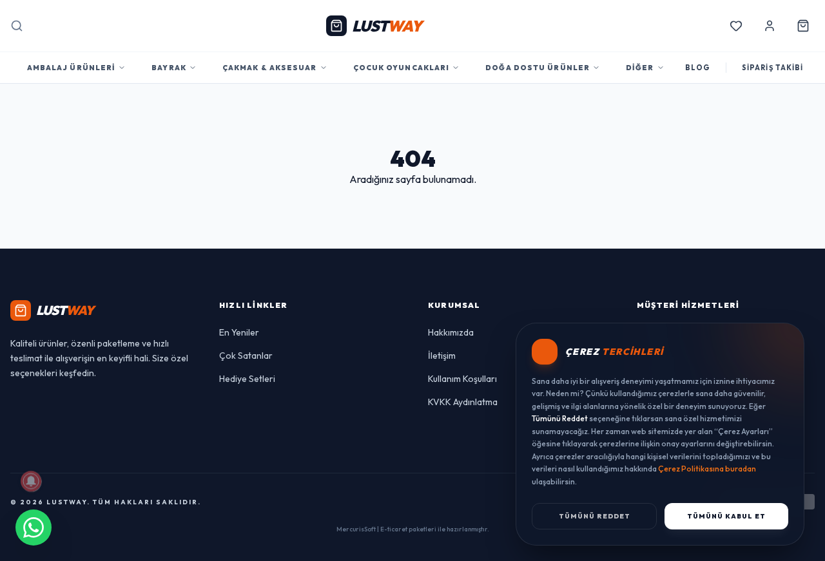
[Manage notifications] (31, 481)
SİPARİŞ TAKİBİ (772, 67)
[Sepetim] (803, 25)
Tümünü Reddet (594, 516)
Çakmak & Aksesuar (269, 67)
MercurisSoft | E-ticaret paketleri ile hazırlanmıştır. (412, 529)
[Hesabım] (769, 25)
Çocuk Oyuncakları (401, 67)
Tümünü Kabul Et (726, 516)
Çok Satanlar (246, 355)
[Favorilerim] (736, 25)
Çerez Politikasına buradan (707, 468)
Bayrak (168, 67)
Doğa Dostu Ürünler (537, 67)
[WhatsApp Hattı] (33, 527)
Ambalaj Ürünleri (71, 67)
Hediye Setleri (247, 379)
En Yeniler (239, 332)
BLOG (697, 67)
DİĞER (640, 67)
